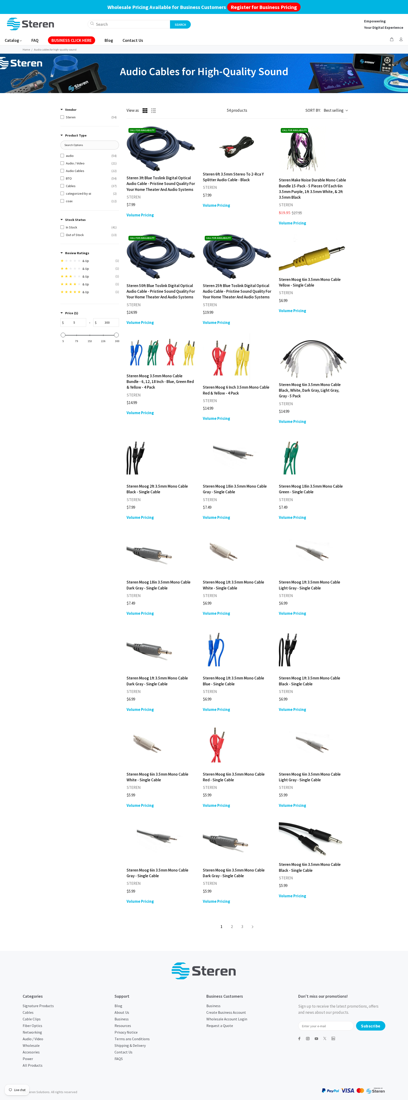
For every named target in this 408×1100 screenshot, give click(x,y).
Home (26, 49)
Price (71, 313)
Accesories (31, 1052)
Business (122, 1019)
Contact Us (123, 1052)
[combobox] (129, 24)
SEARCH (180, 24)
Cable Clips (32, 1019)
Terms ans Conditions (132, 1038)
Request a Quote (219, 1025)
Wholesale (31, 1045)
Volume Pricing (140, 215)
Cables (28, 1012)
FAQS (119, 1058)
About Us (122, 1012)
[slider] (63, 335)
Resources (123, 1025)
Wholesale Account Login (226, 1019)
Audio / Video (33, 1038)
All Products (32, 1065)
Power (28, 1058)
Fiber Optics (32, 1025)
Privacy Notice (126, 1032)
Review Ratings (77, 253)
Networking (32, 1032)
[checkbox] (88, 117)
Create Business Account (226, 1012)
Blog (118, 1005)
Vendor (70, 109)
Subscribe (370, 1026)
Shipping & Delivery (130, 1045)
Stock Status (75, 220)
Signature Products (38, 1005)
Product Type (76, 135)
